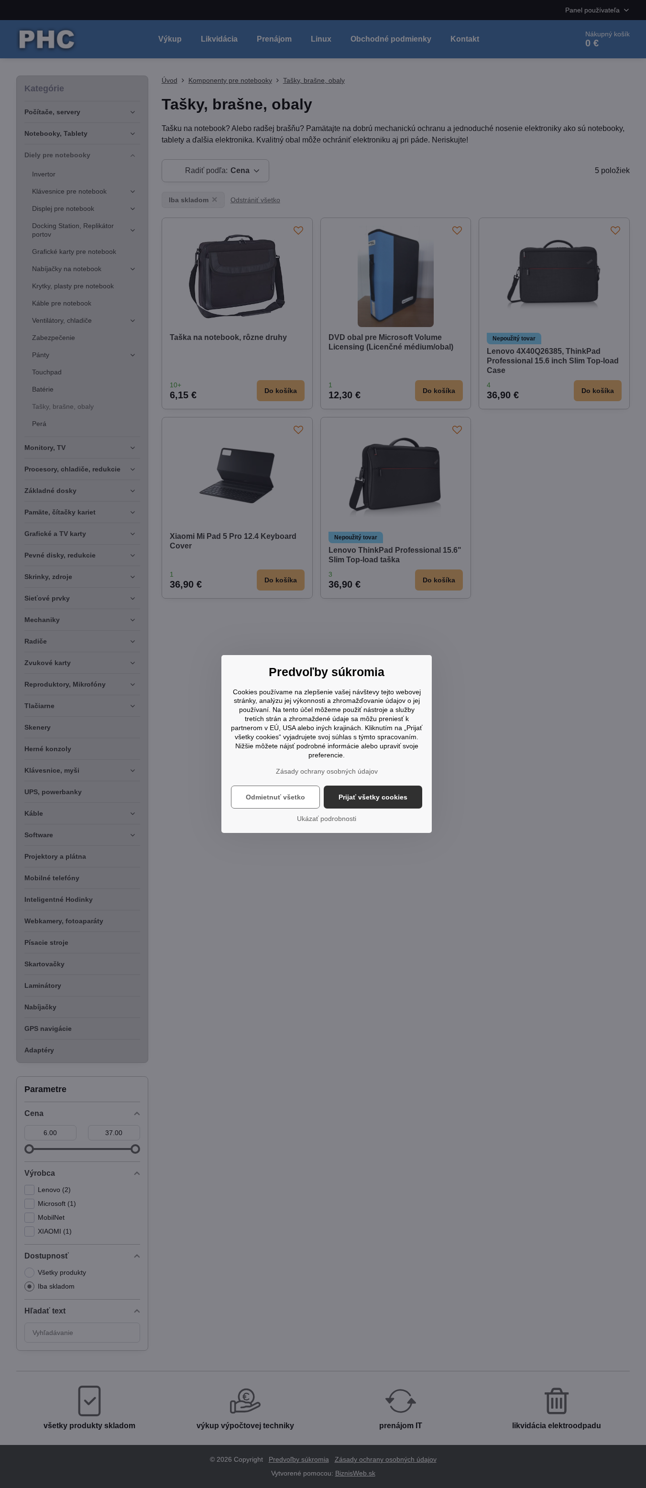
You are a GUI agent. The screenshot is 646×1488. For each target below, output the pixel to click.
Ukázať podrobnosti (326, 818)
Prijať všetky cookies (373, 797)
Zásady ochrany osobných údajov (327, 771)
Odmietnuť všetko (275, 797)
